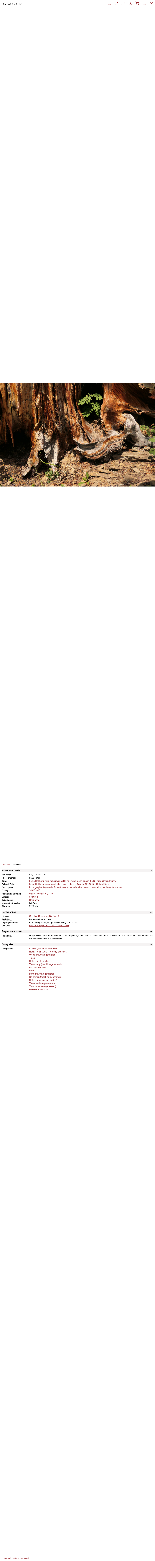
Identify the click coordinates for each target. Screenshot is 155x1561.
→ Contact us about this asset (15, 1558)
